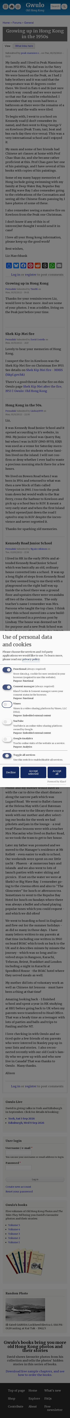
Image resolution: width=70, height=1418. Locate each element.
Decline (11, 772)
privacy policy (31, 659)
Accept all (57, 772)
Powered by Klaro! (56, 781)
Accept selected (33, 772)
